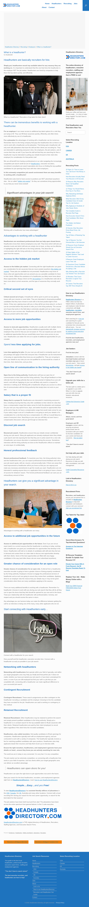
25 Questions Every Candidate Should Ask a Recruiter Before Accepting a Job (75, 266)
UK (20, 793)
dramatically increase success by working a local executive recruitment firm (75, 331)
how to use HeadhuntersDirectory (46, 780)
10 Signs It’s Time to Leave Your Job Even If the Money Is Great (75, 172)
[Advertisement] (44, 29)
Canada (13, 793)
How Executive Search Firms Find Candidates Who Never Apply (75, 218)
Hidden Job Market (28, 832)
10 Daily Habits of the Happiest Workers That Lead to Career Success (75, 254)
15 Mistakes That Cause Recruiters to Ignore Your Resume (74, 279)
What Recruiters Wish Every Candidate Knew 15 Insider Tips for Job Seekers (75, 201)
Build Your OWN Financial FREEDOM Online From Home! (74, 588)
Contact (52, 7)
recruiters (78, 310)
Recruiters (43, 832)
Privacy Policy (60, 902)
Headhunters (56, 3)
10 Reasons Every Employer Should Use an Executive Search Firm (75, 247)
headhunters (70, 310)
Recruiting (68, 3)
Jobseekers (36, 832)
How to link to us (71, 485)
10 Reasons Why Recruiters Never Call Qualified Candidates (74, 184)
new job (81, 319)
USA (7, 793)
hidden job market (24, 181)
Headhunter (9, 55)
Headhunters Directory (73, 299)
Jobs (75, 3)
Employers (12, 832)
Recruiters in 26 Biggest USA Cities (16, 842)
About (44, 7)
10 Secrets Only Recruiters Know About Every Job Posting (74, 230)
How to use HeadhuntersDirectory (43, 889)
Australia (36, 878)
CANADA (69, 150)
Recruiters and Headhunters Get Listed (43, 893)
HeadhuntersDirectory (21, 780)
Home (47, 3)
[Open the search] (86, 5)
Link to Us (36, 886)
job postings (37, 279)
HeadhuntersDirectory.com (13, 822)
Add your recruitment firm (74, 508)
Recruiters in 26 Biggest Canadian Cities (48, 842)
